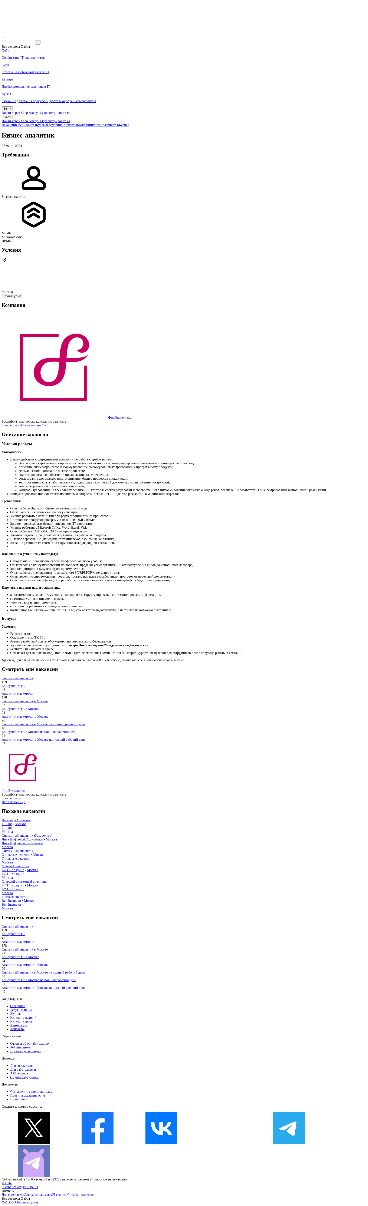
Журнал (123, 125)
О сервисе (17, 1006)
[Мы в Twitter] (34, 1142)
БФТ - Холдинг (13, 870)
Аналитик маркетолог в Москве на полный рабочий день (43, 739)
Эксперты (69, 125)
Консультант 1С (13, 686)
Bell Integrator (11, 900)
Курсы (33, 1202)
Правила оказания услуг (28, 1095)
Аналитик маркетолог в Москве (25, 716)
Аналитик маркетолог (18, 693)
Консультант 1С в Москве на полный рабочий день (39, 732)
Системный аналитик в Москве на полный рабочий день (43, 724)
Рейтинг (98, 125)
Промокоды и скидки (25, 1051)
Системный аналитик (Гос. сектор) (27, 835)
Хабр (5, 1202)
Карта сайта (18, 1025)
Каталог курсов (21, 1021)
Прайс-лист (18, 1099)
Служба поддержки (24, 1077)
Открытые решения (16, 854)
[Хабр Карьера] (18, 42)
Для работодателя (23, 1069)
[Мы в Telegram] (289, 1142)
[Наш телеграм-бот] (34, 1175)
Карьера (23, 1202)
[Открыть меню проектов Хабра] (3, 37)
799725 (56, 1179)
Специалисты (26, 125)
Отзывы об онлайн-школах (29, 1043)
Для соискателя (21, 1065)
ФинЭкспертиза (120, 417)
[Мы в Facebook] (97, 1142)
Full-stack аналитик (15, 866)
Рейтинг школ (20, 1047)
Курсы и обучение (49, 125)
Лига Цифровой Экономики (22, 839)
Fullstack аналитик (15, 897)
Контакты (17, 1029)
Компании (84, 125)
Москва (20, 824)
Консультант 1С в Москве (20, 709)
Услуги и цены (21, 1010)
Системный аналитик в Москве (25, 701)
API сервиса (19, 1073)
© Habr (7, 1183)
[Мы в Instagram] (225, 1142)
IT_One (7, 824)
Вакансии (9, 125)
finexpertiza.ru (11, 425)
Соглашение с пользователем (31, 1091)
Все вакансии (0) (33, 425)
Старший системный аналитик (24, 881)
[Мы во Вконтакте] (161, 1142)
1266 (29, 1179)
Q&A (13, 1202)
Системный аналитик (17, 678)
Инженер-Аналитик (16, 820)
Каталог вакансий (23, 1017)
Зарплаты (111, 125)
